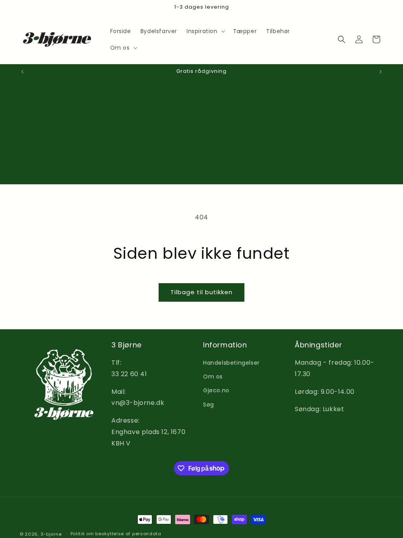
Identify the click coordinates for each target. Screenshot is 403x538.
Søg (208, 404)
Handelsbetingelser (231, 363)
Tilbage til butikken (201, 292)
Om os (213, 376)
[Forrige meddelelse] (22, 71)
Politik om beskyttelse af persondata (115, 534)
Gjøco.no (216, 390)
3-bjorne (51, 534)
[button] (205, 31)
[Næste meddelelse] (380, 71)
